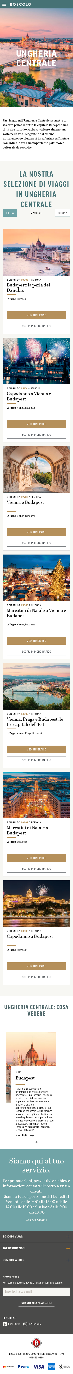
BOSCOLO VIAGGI (13, 1236)
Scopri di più (22, 1135)
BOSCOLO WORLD (13, 1259)
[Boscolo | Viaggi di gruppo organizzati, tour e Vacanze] (19, 4)
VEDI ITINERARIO (36, 315)
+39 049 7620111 (36, 1220)
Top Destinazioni (14, 1248)
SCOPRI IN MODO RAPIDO (36, 325)
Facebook (14, 1324)
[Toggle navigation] (4, 4)
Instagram (35, 1324)
